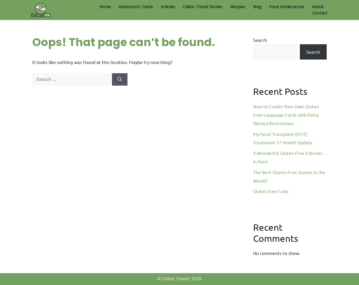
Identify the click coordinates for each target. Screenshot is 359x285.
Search (260, 40)
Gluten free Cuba (271, 191)
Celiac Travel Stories (202, 7)
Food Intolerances (286, 7)
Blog (257, 7)
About (318, 7)
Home (105, 7)
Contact (320, 13)
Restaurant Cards (136, 7)
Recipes (237, 7)
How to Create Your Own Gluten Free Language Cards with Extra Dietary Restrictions (286, 115)
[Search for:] (72, 79)
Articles (168, 7)
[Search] (119, 79)
